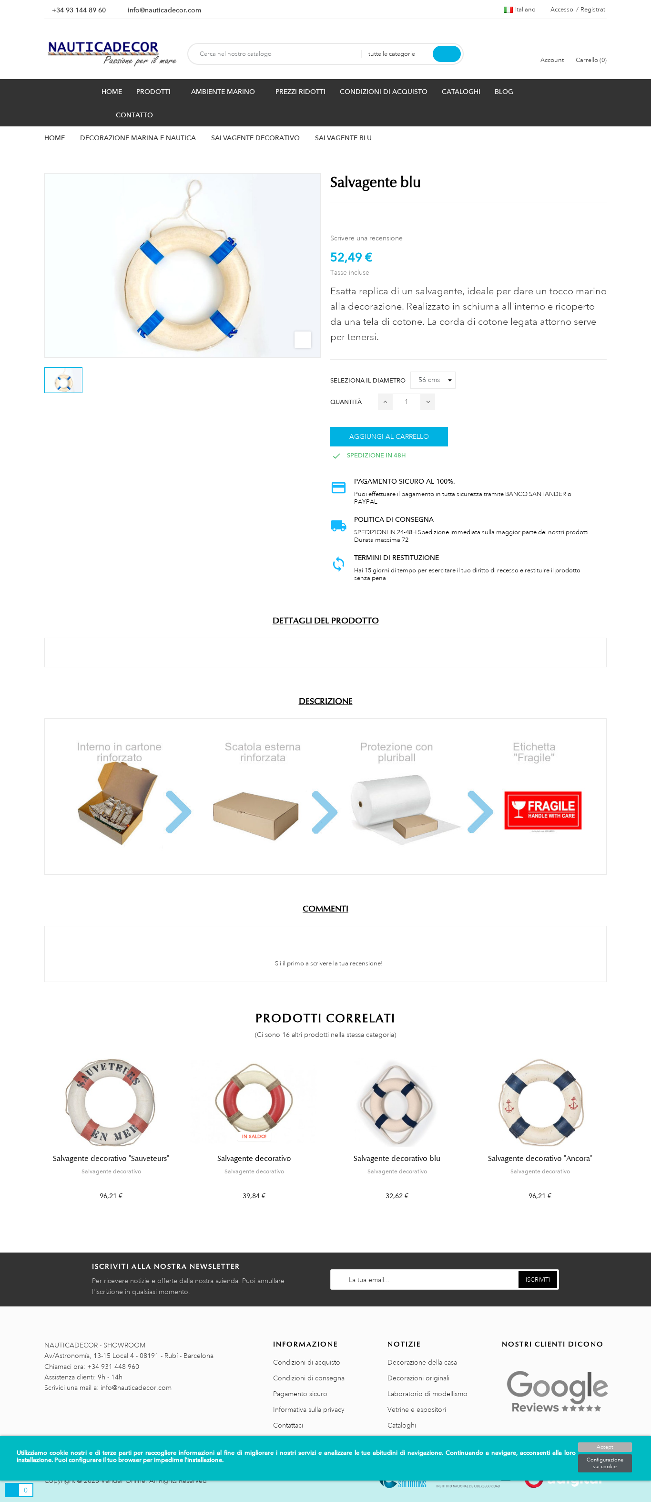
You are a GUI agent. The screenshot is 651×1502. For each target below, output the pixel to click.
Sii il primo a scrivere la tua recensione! (328, 963)
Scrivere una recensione (366, 238)
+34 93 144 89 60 (79, 10)
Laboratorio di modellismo (427, 1393)
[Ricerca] (447, 54)
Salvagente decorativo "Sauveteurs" (111, 1158)
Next (612, 1136)
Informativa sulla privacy (309, 1409)
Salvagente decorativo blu (397, 1158)
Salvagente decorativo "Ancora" (540, 1158)
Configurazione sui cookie (605, 1463)
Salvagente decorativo (111, 1171)
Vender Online (123, 1480)
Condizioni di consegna (309, 1378)
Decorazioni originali (418, 1378)
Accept (605, 1447)
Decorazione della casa (422, 1362)
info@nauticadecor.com (164, 10)
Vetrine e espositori (416, 1409)
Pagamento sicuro (300, 1393)
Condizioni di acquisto (306, 1362)
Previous (38, 1136)
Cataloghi (401, 1425)
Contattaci (288, 1425)
